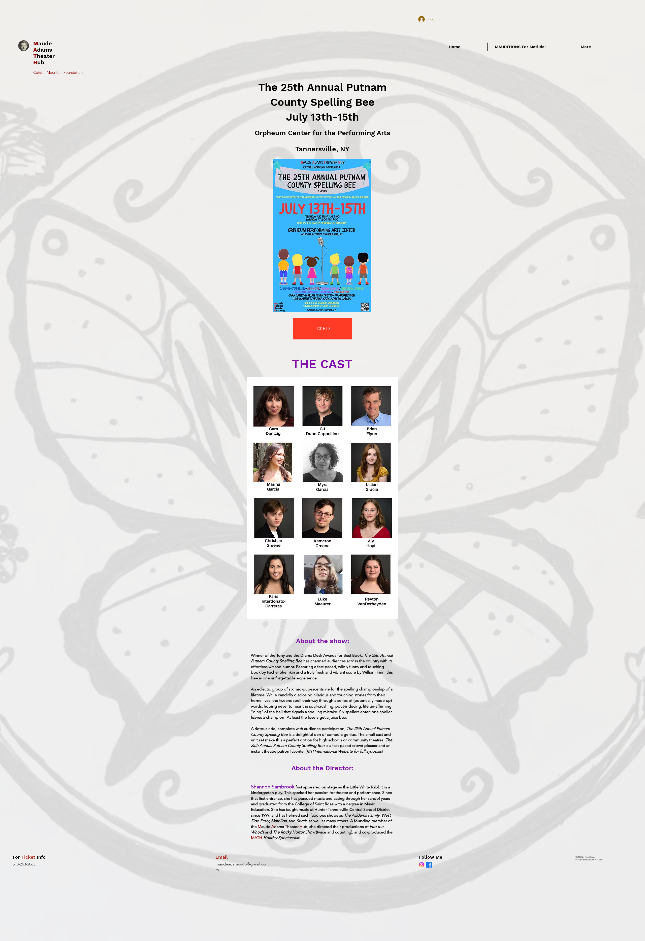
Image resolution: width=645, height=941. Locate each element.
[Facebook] (429, 865)
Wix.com (599, 860)
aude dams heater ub (44, 52)
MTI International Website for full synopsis (344, 751)
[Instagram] (421, 865)
